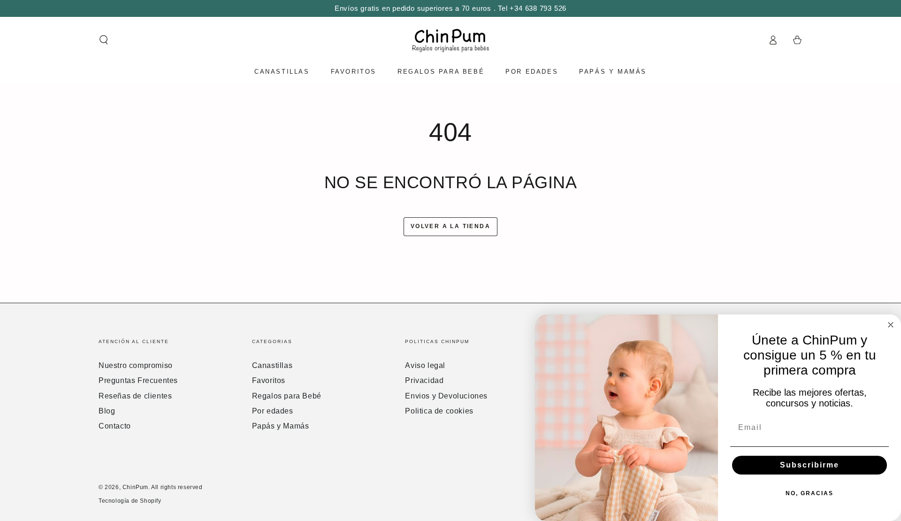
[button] (104, 40)
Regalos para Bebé (286, 396)
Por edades (272, 411)
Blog (107, 411)
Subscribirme (809, 465)
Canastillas (272, 365)
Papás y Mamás (280, 426)
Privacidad (424, 380)
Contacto (115, 426)
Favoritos (268, 380)
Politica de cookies (439, 411)
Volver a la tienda (450, 226)
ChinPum (135, 487)
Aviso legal (425, 365)
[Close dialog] (890, 324)
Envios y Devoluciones (446, 396)
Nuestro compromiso (136, 365)
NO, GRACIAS (809, 493)
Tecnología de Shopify (130, 501)
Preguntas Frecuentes (138, 380)
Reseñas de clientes (135, 396)
